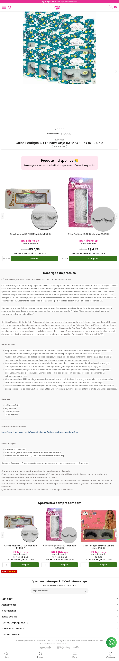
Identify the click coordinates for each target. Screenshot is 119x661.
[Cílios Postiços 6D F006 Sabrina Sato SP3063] (99, 537)
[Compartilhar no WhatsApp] (65, 134)
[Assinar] (86, 591)
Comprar (34, 258)
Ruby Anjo (59, 140)
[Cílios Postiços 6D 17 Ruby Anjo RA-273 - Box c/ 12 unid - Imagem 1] (59, 47)
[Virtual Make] (57, 7)
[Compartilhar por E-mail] (70, 134)
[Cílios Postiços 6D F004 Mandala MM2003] (88, 218)
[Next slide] (116, 71)
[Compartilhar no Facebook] (62, 134)
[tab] (55, 129)
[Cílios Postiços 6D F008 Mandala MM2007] (30, 218)
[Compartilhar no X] (67, 134)
